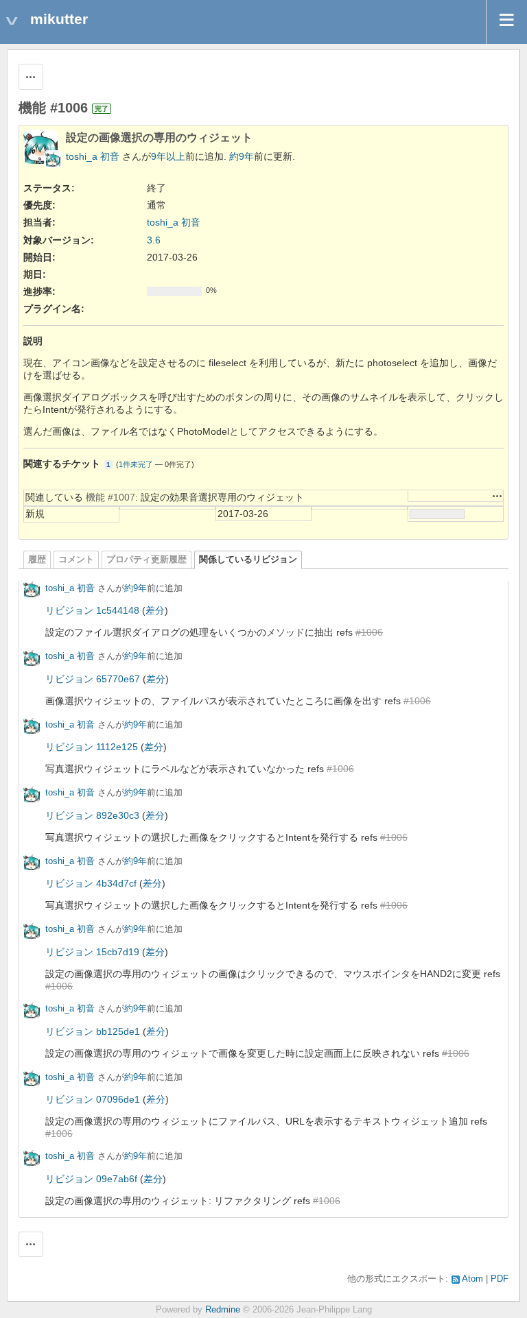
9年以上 (168, 156)
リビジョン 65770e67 (92, 678)
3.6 (154, 240)
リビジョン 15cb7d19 (92, 951)
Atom (472, 1279)
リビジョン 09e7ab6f (91, 1178)
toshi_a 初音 (92, 156)
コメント (76, 559)
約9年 (241, 156)
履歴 (37, 559)
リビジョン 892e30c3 (92, 815)
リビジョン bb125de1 (92, 1031)
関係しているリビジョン (248, 559)
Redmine (222, 1310)
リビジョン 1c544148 (92, 610)
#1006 (369, 632)
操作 (497, 495)
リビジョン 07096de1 (92, 1099)
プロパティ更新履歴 (146, 559)
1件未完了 (136, 464)
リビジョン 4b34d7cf (91, 883)
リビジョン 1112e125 (91, 746)
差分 (155, 610)
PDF (499, 1279)
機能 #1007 (110, 497)
